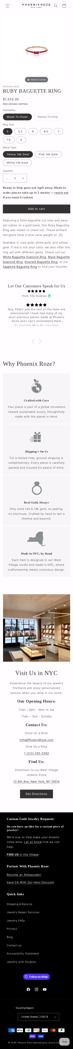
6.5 (46, 131)
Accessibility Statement (23, 953)
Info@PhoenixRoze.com (36, 740)
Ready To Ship (50, 117)
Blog (10, 937)
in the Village (23, 854)
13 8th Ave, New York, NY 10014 (36, 781)
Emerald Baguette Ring (41, 262)
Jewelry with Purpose (21, 961)
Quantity (8, 170)
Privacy (12, 928)
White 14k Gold (17, 162)
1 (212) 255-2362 (36, 753)
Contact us (14, 945)
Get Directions (36, 794)
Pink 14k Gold (48, 154)
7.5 (9, 139)
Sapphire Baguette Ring (20, 266)
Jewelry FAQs (16, 920)
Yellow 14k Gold (18, 154)
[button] (7, 6)
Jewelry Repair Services (23, 912)
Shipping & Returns (19, 904)
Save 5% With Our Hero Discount (30, 882)
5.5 (20, 131)
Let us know (33, 842)
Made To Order (17, 116)
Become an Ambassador (24, 874)
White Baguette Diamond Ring (24, 257)
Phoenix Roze (25, 1042)
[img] (36, 291)
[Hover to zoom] (36, 49)
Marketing (38, 1042)
